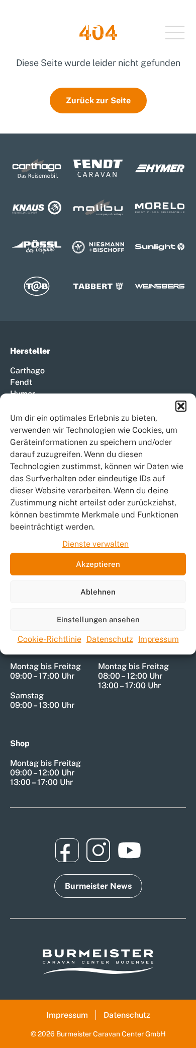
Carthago (27, 370)
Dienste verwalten (95, 544)
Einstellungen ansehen (98, 619)
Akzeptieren (98, 564)
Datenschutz (109, 639)
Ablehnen (98, 591)
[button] (181, 406)
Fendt (21, 382)
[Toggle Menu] (174, 33)
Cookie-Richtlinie (49, 639)
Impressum (158, 639)
